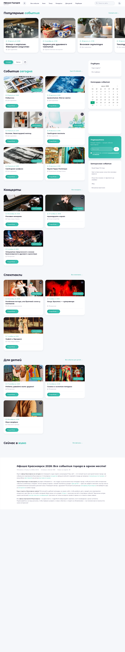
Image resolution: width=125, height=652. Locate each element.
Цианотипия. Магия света (58, 98)
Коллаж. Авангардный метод (18, 133)
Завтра (18, 62)
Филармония (10, 256)
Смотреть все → (114, 13)
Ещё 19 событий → (76, 71)
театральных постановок (96, 476)
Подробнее (11, 106)
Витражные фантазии (98, 188)
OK (116, 149)
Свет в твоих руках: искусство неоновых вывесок (104, 173)
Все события (35, 3)
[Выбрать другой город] (24, 3)
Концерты (59, 3)
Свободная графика (14, 169)
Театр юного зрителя (13, 424)
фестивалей (28, 478)
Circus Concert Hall (54, 219)
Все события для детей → (74, 360)
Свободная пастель (56, 133)
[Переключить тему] (119, 3)
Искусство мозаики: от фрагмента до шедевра (103, 179)
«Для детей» (75, 483)
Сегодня (8, 62)
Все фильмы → (78, 443)
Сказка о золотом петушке (59, 386)
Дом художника (11, 100)
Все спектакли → (77, 275)
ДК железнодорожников (14, 306)
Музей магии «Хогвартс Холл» (57, 171)
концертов (54, 476)
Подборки (78, 3)
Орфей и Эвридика (13, 339)
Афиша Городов (12, 3)
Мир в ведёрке (11, 422)
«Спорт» (64, 493)
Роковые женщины (13, 216)
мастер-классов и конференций (38, 495)
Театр (50, 3)
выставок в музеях (45, 478)
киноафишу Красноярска (88, 485)
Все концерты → (77, 190)
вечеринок (21, 488)
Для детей (69, 3)
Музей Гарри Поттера (57, 169)
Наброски (9, 98)
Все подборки (96, 72)
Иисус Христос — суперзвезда (60, 301)
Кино (43, 3)
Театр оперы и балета (13, 219)
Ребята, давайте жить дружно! (19, 386)
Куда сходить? (96, 68)
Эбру (93, 184)
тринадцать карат (56, 216)
